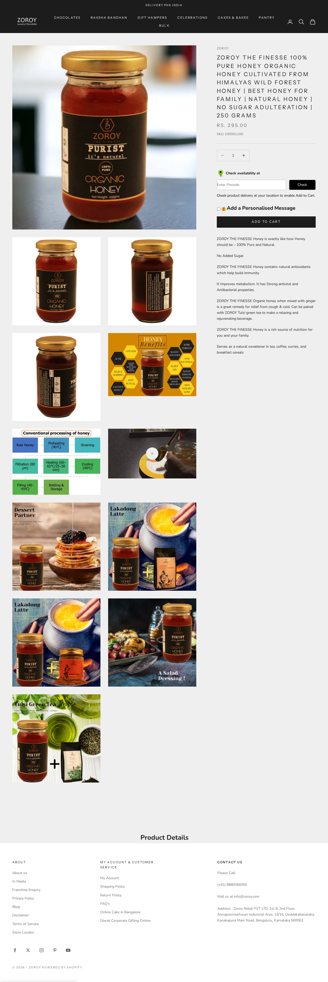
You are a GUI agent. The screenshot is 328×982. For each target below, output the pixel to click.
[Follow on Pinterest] (54, 950)
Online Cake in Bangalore (120, 912)
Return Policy (110, 895)
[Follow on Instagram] (41, 950)
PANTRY (267, 17)
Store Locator (23, 932)
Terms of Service (25, 923)
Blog (16, 906)
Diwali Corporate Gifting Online (125, 920)
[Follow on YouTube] (68, 950)
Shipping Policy (112, 886)
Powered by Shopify (62, 967)
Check (302, 184)
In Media (19, 881)
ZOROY (223, 48)
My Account (109, 878)
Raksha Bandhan (109, 17)
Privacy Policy (23, 898)
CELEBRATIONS (192, 17)
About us (19, 872)
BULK (164, 25)
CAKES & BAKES (233, 17)
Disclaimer (20, 915)
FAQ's (105, 903)
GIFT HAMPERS (152, 17)
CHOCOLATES (67, 17)
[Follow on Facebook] (14, 950)
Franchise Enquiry (26, 889)
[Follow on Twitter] (28, 950)
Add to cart (266, 221)
